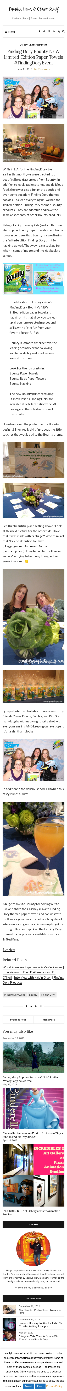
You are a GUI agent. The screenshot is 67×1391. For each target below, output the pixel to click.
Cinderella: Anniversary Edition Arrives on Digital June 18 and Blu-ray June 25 (33, 1135)
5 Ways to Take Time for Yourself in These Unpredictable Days (38, 1338)
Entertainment (38, 44)
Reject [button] (40, 1386)
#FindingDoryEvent (14, 994)
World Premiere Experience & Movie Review (33, 967)
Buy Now (9, 949)
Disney (23, 44)
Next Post (49, 1019)
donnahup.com (13, 551)
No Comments (42, 69)
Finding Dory (48, 994)
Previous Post (18, 1019)
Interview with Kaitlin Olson (32, 977)
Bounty (33, 994)
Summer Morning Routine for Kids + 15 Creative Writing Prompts (40, 1325)
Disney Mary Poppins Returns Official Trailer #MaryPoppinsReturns (30, 1079)
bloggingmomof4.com (18, 546)
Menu (11, 31)
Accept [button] (28, 1386)
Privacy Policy (54, 1386)
